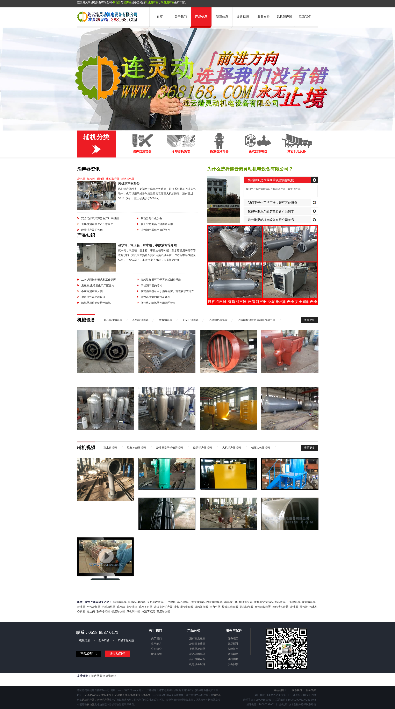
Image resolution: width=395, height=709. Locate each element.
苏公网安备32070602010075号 (132, 695)
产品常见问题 (126, 640)
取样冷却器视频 (136, 447)
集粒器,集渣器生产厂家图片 (97, 285)
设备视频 (243, 16)
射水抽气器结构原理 (93, 297)
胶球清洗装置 (280, 606)
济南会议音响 (108, 675)
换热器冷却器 (197, 648)
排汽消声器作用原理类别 (155, 229)
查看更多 (309, 320)
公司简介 (156, 648)
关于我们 (180, 16)
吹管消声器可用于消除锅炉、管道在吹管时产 (167, 291)
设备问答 (233, 664)
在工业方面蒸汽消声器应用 (157, 224)
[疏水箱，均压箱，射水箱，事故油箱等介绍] (96, 270)
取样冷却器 (103, 611)
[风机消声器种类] (96, 209)
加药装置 (279, 602)
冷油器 (294, 606)
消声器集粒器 (197, 638)
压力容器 (215, 606)
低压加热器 (118, 611)
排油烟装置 (245, 602)
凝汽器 (81, 178)
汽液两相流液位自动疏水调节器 (256, 320)
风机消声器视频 (231, 447)
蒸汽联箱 (182, 602)
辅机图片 (233, 659)
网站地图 (279, 690)
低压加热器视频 (260, 447)
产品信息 (201, 16)
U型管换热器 (197, 602)
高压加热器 (163, 611)
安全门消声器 (190, 320)
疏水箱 (121, 606)
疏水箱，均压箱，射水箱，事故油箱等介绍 (147, 245)
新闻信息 (222, 16)
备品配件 (233, 643)
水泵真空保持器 (263, 602)
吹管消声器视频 (202, 447)
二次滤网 (170, 602)
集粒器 (117, 2)
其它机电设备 (197, 659)
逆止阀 (91, 611)
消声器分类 (230, 602)
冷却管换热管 (197, 643)
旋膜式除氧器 (230, 606)
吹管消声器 (167, 2)
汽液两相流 (148, 611)
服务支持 (263, 16)
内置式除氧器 (214, 602)
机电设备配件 (197, 664)
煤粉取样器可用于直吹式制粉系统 (161, 279)
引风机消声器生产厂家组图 (97, 224)
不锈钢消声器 (140, 320)
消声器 (127, 2)
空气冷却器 (93, 606)
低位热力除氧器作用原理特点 (158, 302)
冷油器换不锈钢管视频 (169, 447)
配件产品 (104, 640)
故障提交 (233, 648)
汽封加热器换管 (218, 320)
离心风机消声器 (112, 320)
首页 (160, 16)
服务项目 (233, 638)
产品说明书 (88, 653)
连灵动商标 (117, 653)
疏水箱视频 (110, 447)
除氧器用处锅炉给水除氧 (96, 302)
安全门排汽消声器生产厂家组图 (100, 218)
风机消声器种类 (129, 183)
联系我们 (305, 16)
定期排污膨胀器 (183, 606)
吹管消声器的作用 (92, 229)
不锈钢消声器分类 (92, 291)
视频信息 (85, 640)
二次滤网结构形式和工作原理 (98, 279)
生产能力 (156, 643)
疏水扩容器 (145, 606)
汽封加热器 (108, 606)
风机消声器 (151, 2)
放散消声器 (165, 320)
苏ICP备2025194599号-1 (99, 695)
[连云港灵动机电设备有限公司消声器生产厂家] (107, 21)
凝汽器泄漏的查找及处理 (155, 297)
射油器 (100, 178)
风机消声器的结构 (151, 285)
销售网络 (233, 653)
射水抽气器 (128, 178)
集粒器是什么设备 (151, 218)
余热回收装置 (155, 602)
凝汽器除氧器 (197, 653)
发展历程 (156, 653)
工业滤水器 (293, 602)
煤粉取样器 (113, 178)
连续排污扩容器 (163, 606)
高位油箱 (132, 606)
